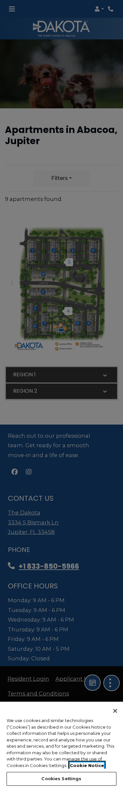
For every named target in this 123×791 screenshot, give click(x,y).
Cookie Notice (87, 765)
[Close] (115, 711)
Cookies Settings (61, 778)
